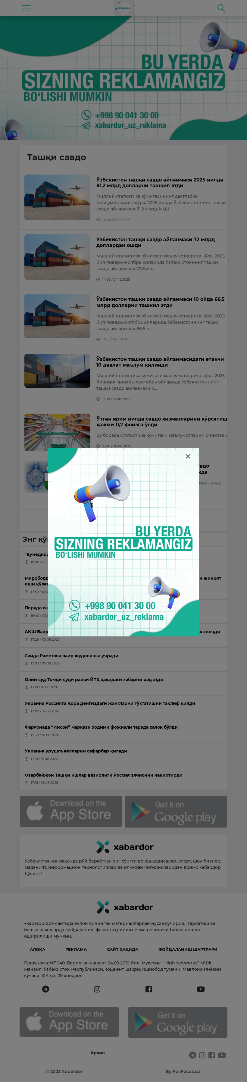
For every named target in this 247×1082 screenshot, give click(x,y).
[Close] (188, 456)
